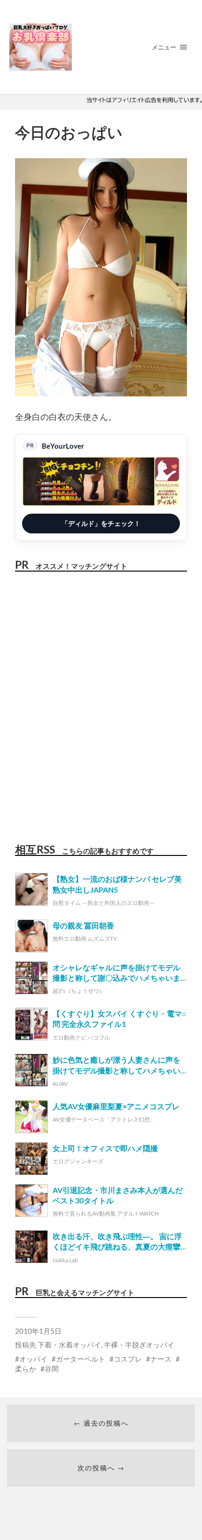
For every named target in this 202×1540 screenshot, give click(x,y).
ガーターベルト (80, 1359)
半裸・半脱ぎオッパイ (139, 1344)
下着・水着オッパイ (69, 1344)
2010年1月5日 (38, 1331)
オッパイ (33, 1359)
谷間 (52, 1368)
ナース (160, 1359)
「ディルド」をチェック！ (101, 523)
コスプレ (128, 1359)
